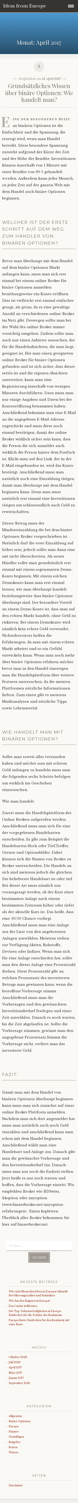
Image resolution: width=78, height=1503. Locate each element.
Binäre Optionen (19, 1421)
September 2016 (19, 1383)
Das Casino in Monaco (23, 1305)
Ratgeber (15, 1442)
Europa (14, 1426)
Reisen (13, 1447)
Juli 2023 (14, 1362)
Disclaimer (16, 1485)
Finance (14, 1431)
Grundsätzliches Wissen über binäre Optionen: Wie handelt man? (39, 92)
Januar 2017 (16, 1377)
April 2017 (15, 1367)
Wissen (13, 1452)
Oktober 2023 (18, 1357)
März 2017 (15, 1372)
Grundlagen (16, 1436)
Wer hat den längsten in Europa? (29, 1300)
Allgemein (15, 1416)
